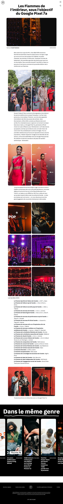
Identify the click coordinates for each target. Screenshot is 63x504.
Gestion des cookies (20, 487)
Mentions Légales (7, 487)
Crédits (58, 487)
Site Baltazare (31, 499)
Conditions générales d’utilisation (44, 487)
